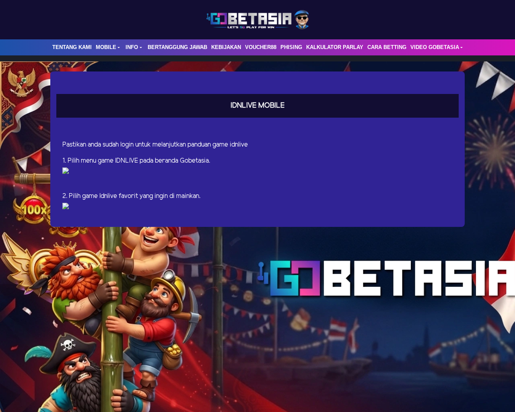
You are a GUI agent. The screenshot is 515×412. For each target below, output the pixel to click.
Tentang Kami (72, 47)
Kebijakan (226, 47)
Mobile (106, 47)
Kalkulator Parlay (334, 47)
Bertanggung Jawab (177, 47)
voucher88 (260, 47)
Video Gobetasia (434, 47)
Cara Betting (386, 47)
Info (132, 47)
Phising (291, 47)
